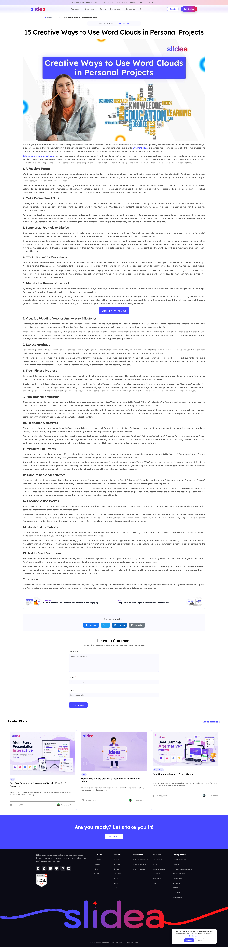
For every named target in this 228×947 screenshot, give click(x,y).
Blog (12, 779)
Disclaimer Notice (179, 874)
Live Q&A (117, 869)
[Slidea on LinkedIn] (50, 868)
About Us (97, 874)
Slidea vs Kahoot (139, 869)
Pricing (103, 9)
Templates (130, 9)
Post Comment (78, 705)
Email (72, 690)
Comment (74, 651)
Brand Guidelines (159, 869)
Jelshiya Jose (123, 23)
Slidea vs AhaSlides (140, 864)
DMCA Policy (177, 883)
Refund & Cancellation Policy (182, 869)
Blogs (155, 864)
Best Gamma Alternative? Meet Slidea (173, 774)
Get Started (189, 9)
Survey (116, 883)
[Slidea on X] (44, 868)
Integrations (98, 864)
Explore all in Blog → (211, 722)
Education (97, 860)
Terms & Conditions (179, 860)
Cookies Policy (177, 897)
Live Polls (117, 864)
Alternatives (158, 770)
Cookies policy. (194, 936)
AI (140, 9)
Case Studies (157, 860)
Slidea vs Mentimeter (140, 860)
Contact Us (157, 874)
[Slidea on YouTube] (62, 868)
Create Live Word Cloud (114, 310)
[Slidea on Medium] (68, 868)
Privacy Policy (177, 864)
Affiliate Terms (178, 878)
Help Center (157, 878)
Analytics (117, 888)
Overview (117, 860)
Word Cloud (118, 874)
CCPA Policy (177, 892)
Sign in (173, 9)
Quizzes (116, 878)
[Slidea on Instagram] (56, 868)
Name (72, 677)
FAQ (154, 883)
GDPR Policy (177, 888)
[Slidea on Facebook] (38, 868)
